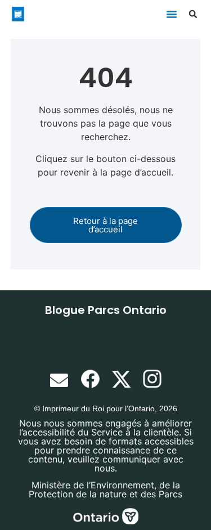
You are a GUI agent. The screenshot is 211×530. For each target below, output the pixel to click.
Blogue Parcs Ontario (106, 310)
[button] (171, 14)
